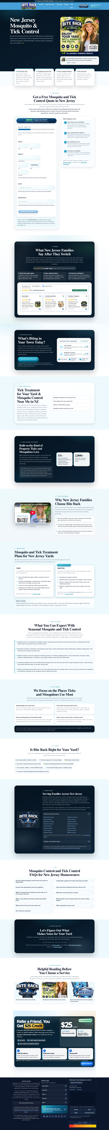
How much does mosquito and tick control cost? (71, 887)
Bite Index (59, 4)
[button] (36, 286)
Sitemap (85, 1122)
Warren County (72, 832)
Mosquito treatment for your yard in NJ (72, 397)
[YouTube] (47, 1116)
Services (41, 4)
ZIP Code (20, 175)
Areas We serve (49, 4)
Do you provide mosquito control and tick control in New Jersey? (32, 881)
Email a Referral (87, 1063)
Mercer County (48, 819)
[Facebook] (53, 1116)
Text (89, 1109)
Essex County (47, 830)
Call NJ (76, 1109)
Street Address (21, 161)
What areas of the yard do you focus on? (28, 905)
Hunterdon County (73, 823)
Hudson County (48, 832)
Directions (72, 1089)
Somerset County (48, 823)
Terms (79, 1122)
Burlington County (49, 821)
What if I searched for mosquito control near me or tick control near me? (31, 893)
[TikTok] (50, 1116)
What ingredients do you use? (65, 905)
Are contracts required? (23, 911)
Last (31, 148)
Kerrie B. (70, 296)
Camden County (72, 821)
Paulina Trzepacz (27, 296)
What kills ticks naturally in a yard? (67, 892)
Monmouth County (49, 817)
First (19, 148)
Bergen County (72, 830)
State (31, 168)
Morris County (71, 825)
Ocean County (71, 819)
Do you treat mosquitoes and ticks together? (29, 887)
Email (20, 184)
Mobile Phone (22, 197)
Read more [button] (25, 309)
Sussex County (72, 828)
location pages (58, 946)
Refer (71, 7)
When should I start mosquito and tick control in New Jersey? (72, 899)
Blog (72, 4)
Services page (67, 162)
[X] (59, 1116)
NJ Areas (79, 1089)
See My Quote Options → (28, 211)
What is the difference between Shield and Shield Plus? (31, 899)
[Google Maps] (62, 1116)
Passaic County (48, 828)
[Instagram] (56, 1116)
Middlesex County (73, 817)
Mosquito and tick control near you (72, 408)
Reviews (66, 4)
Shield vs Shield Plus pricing (72, 404)
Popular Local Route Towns (52, 841)
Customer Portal (89, 1112)
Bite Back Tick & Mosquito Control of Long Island (66, 848)
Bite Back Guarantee (75, 945)
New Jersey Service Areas (51, 814)
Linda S (47, 296)
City (19, 168)
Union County (47, 825)
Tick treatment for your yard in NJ (72, 401)
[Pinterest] (44, 1116)
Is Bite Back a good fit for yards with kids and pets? (72, 881)
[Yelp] (65, 1116)
